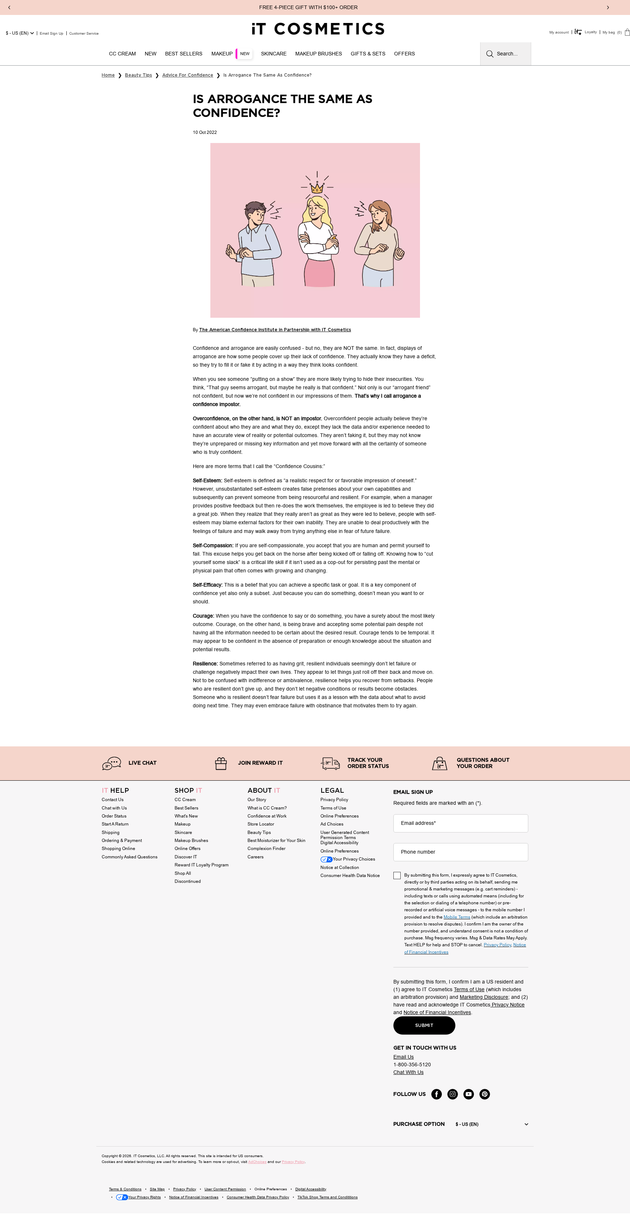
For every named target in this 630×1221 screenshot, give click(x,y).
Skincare (183, 832)
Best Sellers (186, 808)
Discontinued (188, 881)
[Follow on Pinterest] (484, 1094)
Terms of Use (333, 808)
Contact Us (113, 799)
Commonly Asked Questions (130, 856)
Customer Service (84, 33)
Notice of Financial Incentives (437, 1012)
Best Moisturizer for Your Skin (277, 840)
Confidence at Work (267, 816)
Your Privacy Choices (354, 859)
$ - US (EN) (17, 33)
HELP (115, 791)
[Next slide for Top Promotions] (607, 7)
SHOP (188, 791)
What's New (186, 816)
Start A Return (115, 824)
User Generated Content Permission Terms (344, 835)
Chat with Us (114, 808)
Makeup (183, 824)
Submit (424, 1025)
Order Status (114, 816)
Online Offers (188, 848)
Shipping (111, 832)
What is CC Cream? (267, 808)
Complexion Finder (266, 848)
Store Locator (261, 824)
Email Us (403, 1057)
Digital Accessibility (339, 842)
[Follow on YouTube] (468, 1094)
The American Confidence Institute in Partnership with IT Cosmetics (275, 330)
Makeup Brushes (191, 840)
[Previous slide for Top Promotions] (9, 7)
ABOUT (264, 791)
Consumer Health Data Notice (350, 875)
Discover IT (186, 856)
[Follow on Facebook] (436, 1094)
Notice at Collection (339, 867)
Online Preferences (339, 816)
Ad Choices (331, 824)
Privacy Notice (507, 1004)
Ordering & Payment (122, 840)
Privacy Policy (334, 799)
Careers (256, 856)
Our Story (257, 799)
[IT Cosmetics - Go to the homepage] (318, 29)
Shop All (183, 873)
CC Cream (185, 799)
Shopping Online (118, 848)
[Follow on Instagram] (452, 1094)
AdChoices (257, 1161)
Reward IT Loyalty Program (202, 865)
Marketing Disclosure (484, 997)
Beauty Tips (259, 832)
